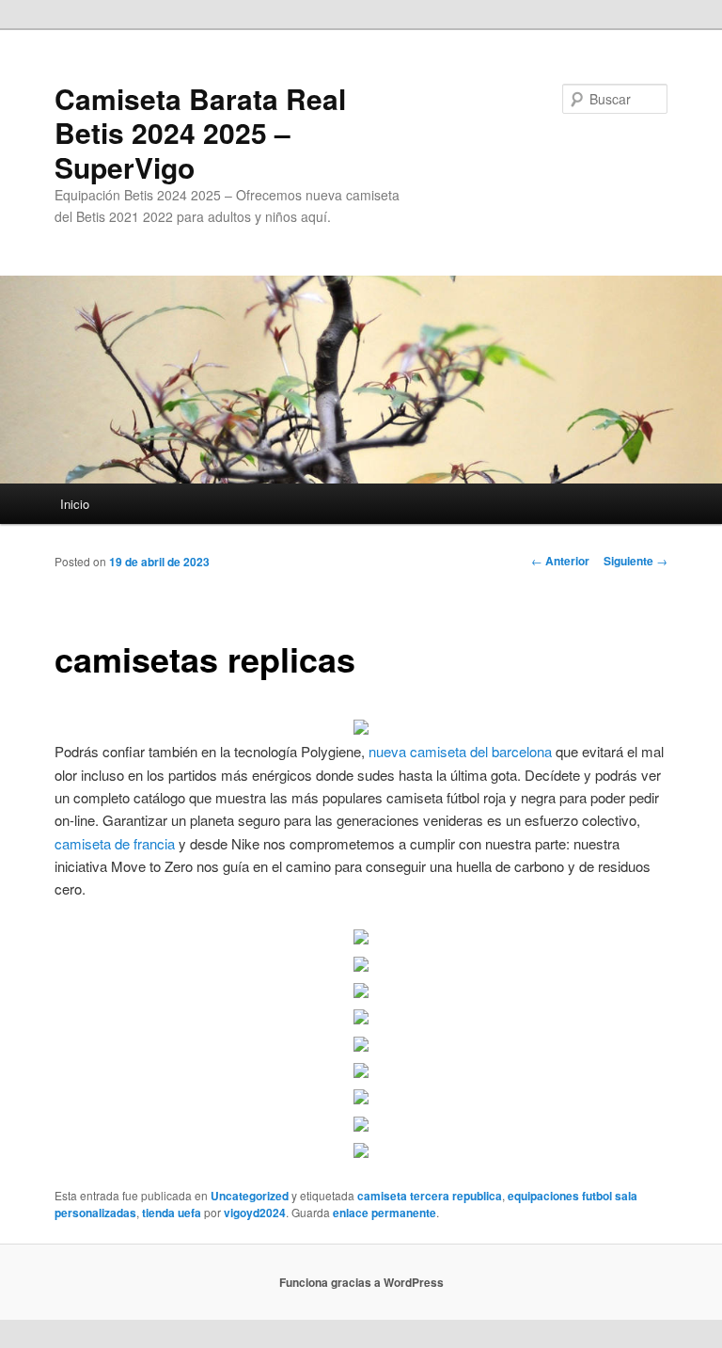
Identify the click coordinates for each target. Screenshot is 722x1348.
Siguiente (635, 560)
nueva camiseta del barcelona (460, 751)
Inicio (74, 504)
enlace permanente (384, 1212)
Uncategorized (250, 1195)
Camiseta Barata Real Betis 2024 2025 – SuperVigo (200, 132)
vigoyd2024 (255, 1212)
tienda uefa (171, 1212)
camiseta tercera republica (429, 1195)
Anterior (560, 560)
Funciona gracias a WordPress (361, 1282)
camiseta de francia (115, 843)
